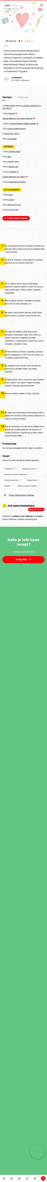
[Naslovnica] (4, 1178)
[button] (27, 1178)
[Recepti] (19, 1178)
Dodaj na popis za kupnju (17, 218)
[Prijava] (43, 1178)
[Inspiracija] (11, 1178)
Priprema (23, 97)
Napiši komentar (35, 509)
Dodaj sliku (21, 559)
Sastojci (7, 97)
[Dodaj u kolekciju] (42, 5)
